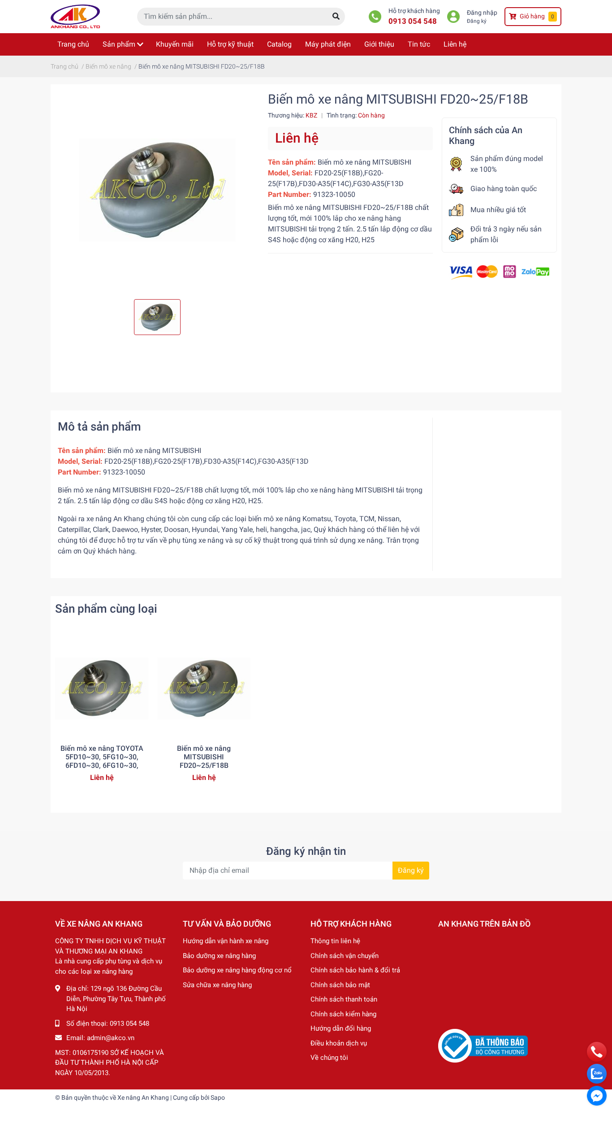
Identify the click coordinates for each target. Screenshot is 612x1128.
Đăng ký (477, 21)
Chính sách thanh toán (343, 999)
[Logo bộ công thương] (483, 1045)
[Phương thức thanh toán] (499, 271)
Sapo (218, 1097)
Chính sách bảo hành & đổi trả (355, 970)
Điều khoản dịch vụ (338, 1043)
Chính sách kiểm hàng (343, 1014)
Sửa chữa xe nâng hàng (217, 985)
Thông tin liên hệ (335, 941)
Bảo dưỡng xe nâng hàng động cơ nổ (237, 970)
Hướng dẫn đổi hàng (340, 1028)
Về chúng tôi (329, 1058)
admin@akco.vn (110, 1038)
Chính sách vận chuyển (344, 956)
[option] (157, 190)
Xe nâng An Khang (143, 1097)
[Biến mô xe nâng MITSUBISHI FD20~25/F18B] (157, 190)
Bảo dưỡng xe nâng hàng (219, 956)
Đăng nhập (482, 13)
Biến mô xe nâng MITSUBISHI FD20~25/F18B (204, 757)
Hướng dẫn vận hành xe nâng (225, 941)
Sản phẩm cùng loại (106, 608)
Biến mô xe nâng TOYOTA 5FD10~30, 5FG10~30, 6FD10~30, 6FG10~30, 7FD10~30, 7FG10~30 (101, 761)
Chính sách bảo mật (340, 985)
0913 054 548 (412, 21)
